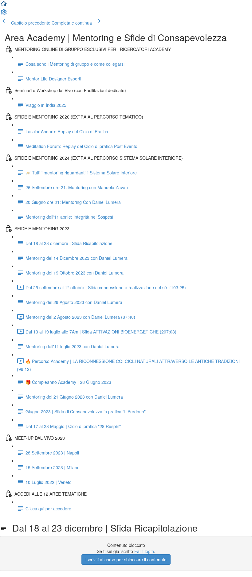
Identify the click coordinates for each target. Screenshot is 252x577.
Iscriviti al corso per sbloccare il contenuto (126, 559)
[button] (3, 5)
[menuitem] (3, 14)
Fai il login (144, 551)
